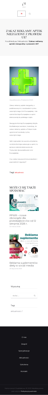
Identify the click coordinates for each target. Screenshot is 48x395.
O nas (24, 337)
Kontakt (24, 371)
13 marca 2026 (14, 226)
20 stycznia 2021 (15, 268)
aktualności (19, 172)
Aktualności (23, 41)
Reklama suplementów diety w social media (23, 264)
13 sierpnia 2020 (27, 100)
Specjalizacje (24, 351)
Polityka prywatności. (29, 391)
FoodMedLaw (11, 41)
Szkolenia (24, 364)
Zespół (24, 344)
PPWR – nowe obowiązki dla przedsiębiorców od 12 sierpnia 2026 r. (22, 219)
